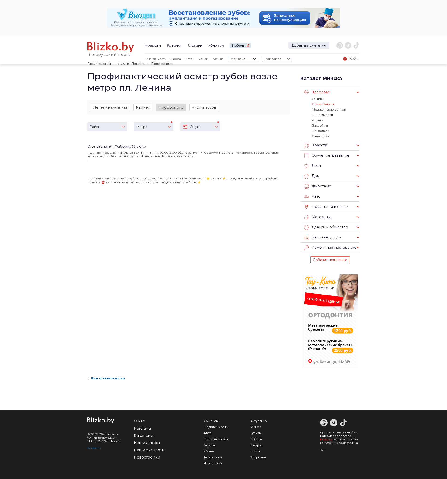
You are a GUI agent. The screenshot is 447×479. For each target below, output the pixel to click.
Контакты (94, 448)
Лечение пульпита (110, 107)
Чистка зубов (204, 107)
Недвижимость (155, 58)
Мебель (238, 45)
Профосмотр (171, 107)
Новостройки (147, 457)
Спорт (255, 451)
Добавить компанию (309, 45)
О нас (139, 421)
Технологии (213, 457)
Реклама (142, 428)
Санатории (320, 136)
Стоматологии (99, 64)
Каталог (174, 45)
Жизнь (209, 451)
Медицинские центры (329, 109)
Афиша (218, 58)
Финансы (211, 421)
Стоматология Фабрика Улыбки (116, 146)
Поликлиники (322, 115)
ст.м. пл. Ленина (131, 64)
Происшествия (216, 439)
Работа (175, 58)
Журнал (216, 45)
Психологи (320, 131)
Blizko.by (326, 439)
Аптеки (317, 120)
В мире (255, 445)
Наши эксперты (149, 450)
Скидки (195, 45)
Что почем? (213, 463)
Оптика (318, 98)
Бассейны (320, 125)
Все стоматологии (108, 378)
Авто (189, 58)
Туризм (202, 58)
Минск (255, 427)
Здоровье (258, 457)
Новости (152, 45)
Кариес (143, 107)
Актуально (258, 421)
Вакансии (143, 435)
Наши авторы (147, 443)
